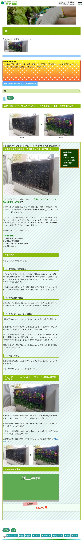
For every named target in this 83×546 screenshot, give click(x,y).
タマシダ (47, 536)
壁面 (28, 536)
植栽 (13, 530)
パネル (37, 536)
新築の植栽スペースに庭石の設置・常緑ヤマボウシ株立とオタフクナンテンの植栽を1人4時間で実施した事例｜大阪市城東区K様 (30, 494)
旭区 (75, 536)
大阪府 (10, 98)
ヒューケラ (13, 536)
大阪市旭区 (58, 536)
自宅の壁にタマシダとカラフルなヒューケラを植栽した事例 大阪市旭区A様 (38, 106)
